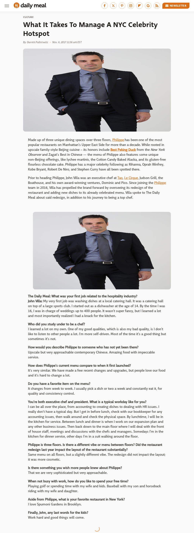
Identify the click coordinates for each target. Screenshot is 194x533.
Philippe (118, 140)
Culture (28, 17)
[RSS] (157, 5)
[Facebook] (104, 5)
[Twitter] (113, 5)
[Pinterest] (122, 5)
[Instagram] (131, 5)
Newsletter (178, 6)
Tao (120, 178)
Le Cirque (131, 178)
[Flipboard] (139, 5)
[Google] (148, 5)
